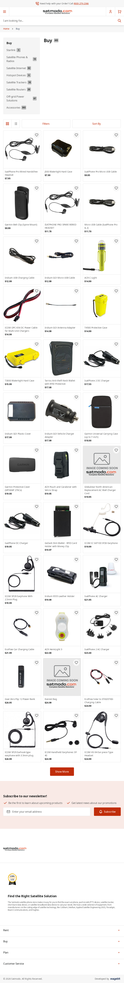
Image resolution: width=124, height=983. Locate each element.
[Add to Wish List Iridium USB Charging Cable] (36, 241)
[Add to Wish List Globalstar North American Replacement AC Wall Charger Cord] (116, 450)
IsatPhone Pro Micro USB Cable (100, 173)
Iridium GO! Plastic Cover (18, 435)
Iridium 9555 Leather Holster (60, 598)
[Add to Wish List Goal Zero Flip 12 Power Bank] (36, 662)
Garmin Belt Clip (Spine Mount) (21, 226)
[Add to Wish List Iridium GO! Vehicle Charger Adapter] (76, 397)
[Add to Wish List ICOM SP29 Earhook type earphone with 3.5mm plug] (36, 715)
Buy (18, 28)
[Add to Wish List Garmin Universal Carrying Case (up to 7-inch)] (116, 397)
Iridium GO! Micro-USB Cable (60, 279)
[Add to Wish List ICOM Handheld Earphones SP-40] (76, 715)
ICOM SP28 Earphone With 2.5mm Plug (19, 599)
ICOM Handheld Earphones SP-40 (61, 755)
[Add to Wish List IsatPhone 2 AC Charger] (116, 612)
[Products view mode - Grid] (7, 124)
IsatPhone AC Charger (95, 598)
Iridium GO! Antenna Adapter (60, 329)
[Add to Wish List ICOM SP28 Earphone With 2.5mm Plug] (36, 559)
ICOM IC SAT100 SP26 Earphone (101, 544)
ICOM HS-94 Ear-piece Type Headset (98, 755)
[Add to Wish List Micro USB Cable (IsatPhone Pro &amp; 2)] (116, 188)
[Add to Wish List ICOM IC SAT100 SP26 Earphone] (116, 506)
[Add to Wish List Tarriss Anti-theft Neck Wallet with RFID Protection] (76, 344)
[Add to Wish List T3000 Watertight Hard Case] (36, 344)
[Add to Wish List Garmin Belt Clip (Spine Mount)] (36, 188)
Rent (6, 930)
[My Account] (110, 11)
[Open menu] (4, 11)
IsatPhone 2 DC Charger (96, 382)
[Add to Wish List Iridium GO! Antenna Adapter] (76, 291)
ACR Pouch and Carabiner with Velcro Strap (61, 490)
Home (6, 28)
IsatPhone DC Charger (16, 544)
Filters (46, 123)
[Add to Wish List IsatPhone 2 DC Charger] (116, 344)
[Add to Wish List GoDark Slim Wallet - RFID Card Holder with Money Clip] (76, 506)
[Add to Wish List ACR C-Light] (116, 241)
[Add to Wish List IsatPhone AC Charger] (116, 559)
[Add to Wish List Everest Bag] (76, 662)
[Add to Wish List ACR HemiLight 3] (76, 612)
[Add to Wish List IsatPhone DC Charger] (36, 506)
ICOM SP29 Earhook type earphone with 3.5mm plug (19, 755)
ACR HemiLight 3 (53, 651)
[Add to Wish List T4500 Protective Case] (116, 291)
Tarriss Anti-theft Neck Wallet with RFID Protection (60, 384)
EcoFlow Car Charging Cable (19, 651)
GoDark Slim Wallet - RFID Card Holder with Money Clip (61, 546)
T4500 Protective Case (95, 329)
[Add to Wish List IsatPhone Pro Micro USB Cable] (116, 135)
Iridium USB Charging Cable (19, 279)
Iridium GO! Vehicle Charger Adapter (59, 437)
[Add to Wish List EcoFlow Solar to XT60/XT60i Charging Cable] (116, 662)
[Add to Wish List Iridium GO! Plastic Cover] (36, 397)
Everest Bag (51, 700)
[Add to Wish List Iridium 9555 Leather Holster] (76, 559)
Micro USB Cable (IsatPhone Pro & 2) (100, 228)
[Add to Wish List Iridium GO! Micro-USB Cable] (76, 241)
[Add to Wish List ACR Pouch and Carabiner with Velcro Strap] (76, 450)
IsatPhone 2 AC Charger (96, 651)
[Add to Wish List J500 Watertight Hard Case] (76, 135)
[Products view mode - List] (15, 124)
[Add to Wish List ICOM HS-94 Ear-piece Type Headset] (116, 715)
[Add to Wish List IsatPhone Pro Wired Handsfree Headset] (36, 135)
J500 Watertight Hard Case (58, 173)
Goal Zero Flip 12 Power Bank (20, 700)
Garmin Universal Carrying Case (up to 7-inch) (101, 437)
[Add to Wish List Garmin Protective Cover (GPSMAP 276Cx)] (36, 450)
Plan (5, 952)
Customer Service (13, 963)
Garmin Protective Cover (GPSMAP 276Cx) (17, 490)
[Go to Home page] (57, 12)
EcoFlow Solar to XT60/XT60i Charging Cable (98, 702)
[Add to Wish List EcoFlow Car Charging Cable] (36, 612)
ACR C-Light (90, 279)
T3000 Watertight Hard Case (19, 382)
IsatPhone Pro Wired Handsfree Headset (21, 175)
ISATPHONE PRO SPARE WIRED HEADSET (60, 228)
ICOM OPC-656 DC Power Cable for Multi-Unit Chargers (21, 331)
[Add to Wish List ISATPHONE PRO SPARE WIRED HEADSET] (76, 188)
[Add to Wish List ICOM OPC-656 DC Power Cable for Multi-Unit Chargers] (36, 291)
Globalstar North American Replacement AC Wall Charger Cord (100, 491)
